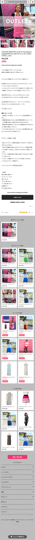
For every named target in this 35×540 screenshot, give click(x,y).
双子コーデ (4, 497)
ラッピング (4, 511)
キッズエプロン (5, 482)
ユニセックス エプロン (7, 477)
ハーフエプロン (5, 472)
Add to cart (17, 197)
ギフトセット (4, 507)
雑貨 (2, 492)
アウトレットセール (6, 487)
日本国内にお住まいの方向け (17, 202)
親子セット (4, 502)
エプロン (3, 467)
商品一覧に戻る (17, 457)
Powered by (15, 524)
